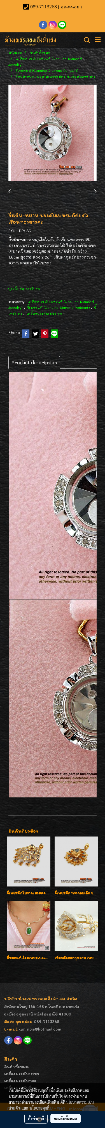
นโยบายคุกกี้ (39, 1107)
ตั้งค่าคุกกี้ (36, 1118)
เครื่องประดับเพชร (21, 1073)
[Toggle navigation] (98, 40)
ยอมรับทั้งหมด (65, 1118)
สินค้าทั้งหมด (16, 1066)
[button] (85, 40)
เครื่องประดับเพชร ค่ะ (44, 313)
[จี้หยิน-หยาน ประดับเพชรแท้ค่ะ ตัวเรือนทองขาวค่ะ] (52, 133)
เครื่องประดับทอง (20, 1080)
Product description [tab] (34, 362)
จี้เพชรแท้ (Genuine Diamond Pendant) (59, 307)
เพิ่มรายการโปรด (26, 289)
